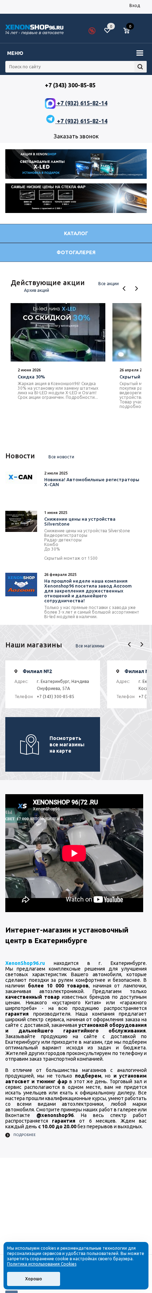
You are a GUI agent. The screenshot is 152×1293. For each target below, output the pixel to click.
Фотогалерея (76, 252)
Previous (124, 288)
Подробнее (24, 1135)
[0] (129, 31)
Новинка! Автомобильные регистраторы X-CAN (91, 482)
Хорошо (33, 1278)
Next (136, 288)
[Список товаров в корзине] (130, 33)
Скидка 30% (31, 376)
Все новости (61, 456)
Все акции (108, 283)
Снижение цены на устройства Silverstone (80, 521)
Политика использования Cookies (41, 1264)
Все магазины (90, 646)
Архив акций (36, 290)
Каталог (76, 233)
